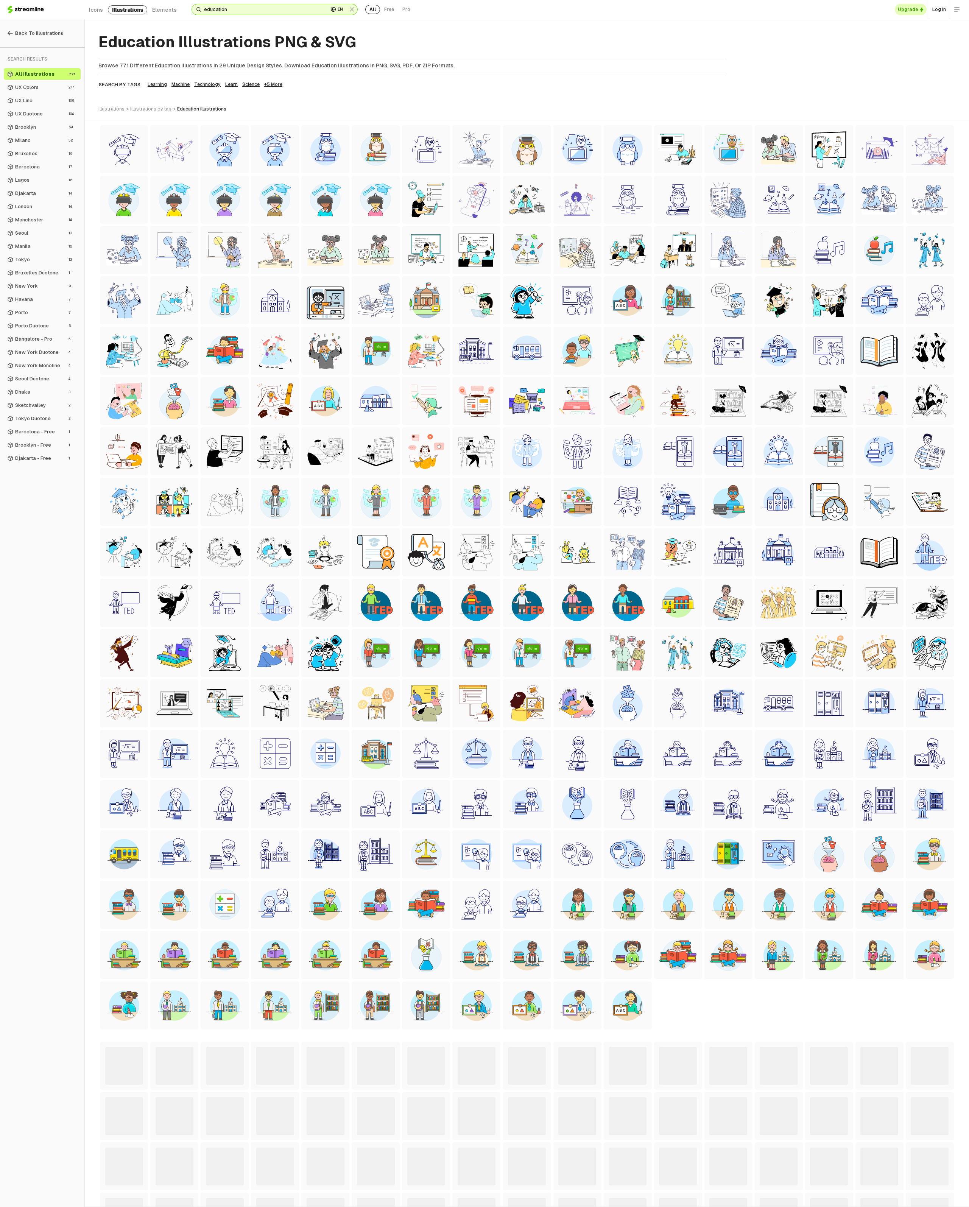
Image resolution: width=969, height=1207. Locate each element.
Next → (634, 1196)
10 (539, 1196)
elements (164, 10)
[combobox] (263, 9)
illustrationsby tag (150, 109)
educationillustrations (201, 109)
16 (609, 1196)
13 (573, 1196)
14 (585, 1196)
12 (561, 1196)
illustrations (127, 10)
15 (597, 1196)
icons (96, 10)
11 (550, 1196)
